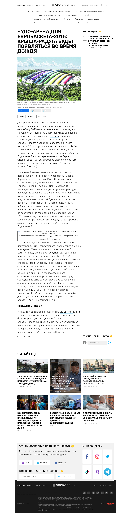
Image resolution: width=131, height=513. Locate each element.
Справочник (41, 5)
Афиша (30, 5)
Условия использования (24, 492)
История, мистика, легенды (49, 15)
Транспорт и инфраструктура (87, 19)
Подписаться (67, 477)
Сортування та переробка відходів (45, 19)
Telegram (43, 463)
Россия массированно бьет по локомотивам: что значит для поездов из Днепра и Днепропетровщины (100, 41)
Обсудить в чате (33, 336)
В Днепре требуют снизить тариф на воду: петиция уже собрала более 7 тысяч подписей (97, 417)
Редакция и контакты (51, 492)
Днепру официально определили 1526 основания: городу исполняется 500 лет (94, 380)
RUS (106, 5)
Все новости (92, 23)
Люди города (54, 23)
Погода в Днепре (71, 15)
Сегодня (54, 136)
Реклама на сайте (76, 492)
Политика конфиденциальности (26, 494)
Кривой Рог (87, 15)
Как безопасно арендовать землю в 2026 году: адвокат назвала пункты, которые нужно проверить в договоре (64, 382)
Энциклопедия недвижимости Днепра (89, 11)
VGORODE (63, 485)
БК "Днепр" (66, 311)
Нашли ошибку (21, 336)
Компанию (94, 5)
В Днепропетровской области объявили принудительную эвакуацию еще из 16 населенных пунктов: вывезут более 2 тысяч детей (29, 420)
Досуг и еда (68, 23)
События (67, 19)
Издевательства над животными (57, 11)
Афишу (85, 5)
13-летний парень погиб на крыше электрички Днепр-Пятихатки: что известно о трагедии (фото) (32, 380)
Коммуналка (39, 23)
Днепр (73, 485)
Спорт (80, 23)
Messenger (62, 463)
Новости (21, 5)
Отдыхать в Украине (32, 11)
